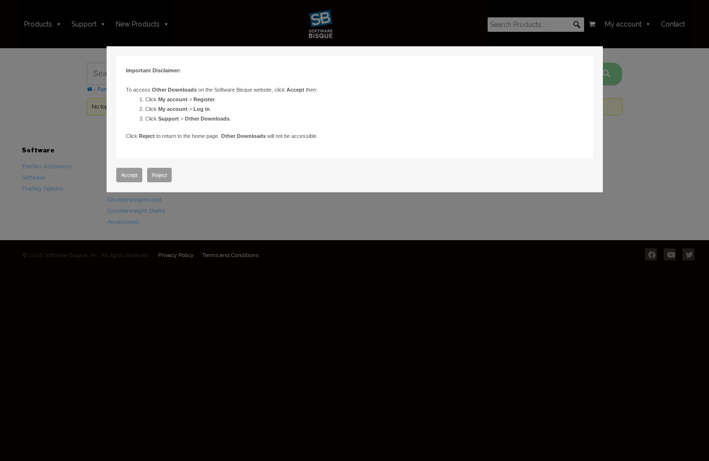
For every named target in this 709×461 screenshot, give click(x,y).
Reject (159, 175)
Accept (129, 175)
